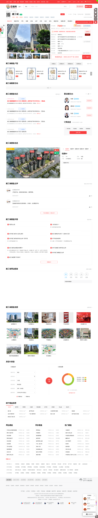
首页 (8, 1)
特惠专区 (37, 464)
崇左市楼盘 (67, 466)
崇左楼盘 (65, 472)
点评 (36, 21)
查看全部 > (89, 307)
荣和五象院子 (10, 438)
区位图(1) (48, 355)
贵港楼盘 (39, 472)
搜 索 (65, 6)
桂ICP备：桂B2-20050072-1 (51, 497)
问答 (41, 21)
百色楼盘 (70, 472)
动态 (45, 21)
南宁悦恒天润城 (75, 413)
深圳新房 (60, 485)
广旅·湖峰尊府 (32, 413)
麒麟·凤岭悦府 (63, 469)
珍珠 (72, 113)
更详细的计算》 (72, 392)
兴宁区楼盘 (49, 466)
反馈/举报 (75, 491)
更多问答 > (89, 219)
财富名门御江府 (11, 416)
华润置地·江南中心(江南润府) (71, 454)
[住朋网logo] (11, 6)
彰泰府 (67, 443)
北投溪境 (9, 443)
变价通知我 (87, 25)
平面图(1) (48, 340)
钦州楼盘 (49, 472)
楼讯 (35, 1)
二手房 (14, 1)
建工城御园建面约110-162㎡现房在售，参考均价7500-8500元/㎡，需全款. (26, 101)
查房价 (38, 1)
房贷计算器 (81, 14)
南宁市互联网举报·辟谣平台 (50, 503)
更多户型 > (89, 63)
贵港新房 (27, 485)
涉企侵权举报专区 (62, 503)
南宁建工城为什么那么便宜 (15, 233)
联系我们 (33, 491)
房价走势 (59, 464)
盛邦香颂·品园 (39, 441)
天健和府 (68, 430)
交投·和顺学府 (11, 413)
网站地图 (70, 491)
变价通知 (68, 128)
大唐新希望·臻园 (54, 411)
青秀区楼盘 (29, 466)
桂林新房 (17, 485)
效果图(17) (14, 324)
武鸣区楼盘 (55, 466)
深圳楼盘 (75, 472)
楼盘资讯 (75, 464)
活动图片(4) (84, 324)
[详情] (61, 41)
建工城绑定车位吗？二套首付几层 (60, 233)
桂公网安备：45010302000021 (64, 497)
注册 (82, 1)
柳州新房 (32, 485)
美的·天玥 (38, 446)
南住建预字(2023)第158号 (74, 50)
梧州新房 (41, 485)
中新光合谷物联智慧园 (12, 430)
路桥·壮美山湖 (10, 454)
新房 (11, 1)
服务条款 (59, 491)
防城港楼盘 (33, 472)
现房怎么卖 (11, 224)
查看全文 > (39, 103)
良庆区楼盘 (17, 466)
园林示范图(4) (31, 355)
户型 (22, 21)
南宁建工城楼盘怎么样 (57, 252)
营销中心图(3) (83, 340)
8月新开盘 (17, 464)
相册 (27, 21)
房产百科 (70, 464)
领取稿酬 (48, 491)
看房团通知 (88, 128)
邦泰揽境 (68, 452)
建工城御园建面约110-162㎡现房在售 (16, 131)
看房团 (26, 1)
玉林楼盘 (59, 472)
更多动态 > (58, 94)
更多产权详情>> (86, 53)
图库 (79, 464)
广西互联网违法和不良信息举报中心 (38, 503)
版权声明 (54, 491)
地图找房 (80, 6)
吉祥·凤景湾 (68, 441)
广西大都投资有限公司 (63, 50)
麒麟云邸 (68, 438)
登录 (78, 1)
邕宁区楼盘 (23, 466)
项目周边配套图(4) (14, 355)
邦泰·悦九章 (68, 449)
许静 (72, 99)
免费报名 (88, 31)
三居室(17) (61, 63)
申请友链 (43, 491)
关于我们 (23, 491)
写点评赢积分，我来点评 (49, 213)
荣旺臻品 (38, 430)
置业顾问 (70, 21)
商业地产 (22, 1)
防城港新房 (22, 485)
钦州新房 (37, 485)
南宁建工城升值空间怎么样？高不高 (18, 238)
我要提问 (49, 262)
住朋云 (58, 1)
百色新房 (56, 485)
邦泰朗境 (38, 432)
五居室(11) (78, 63)
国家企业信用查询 (73, 503)
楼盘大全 (48, 464)
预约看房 (89, 6)
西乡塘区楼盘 (42, 466)
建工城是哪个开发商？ (14, 257)
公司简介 (28, 491)
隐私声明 (64, 491)
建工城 (9, 411)
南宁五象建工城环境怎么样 (58, 247)
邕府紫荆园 (9, 449)
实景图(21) (31, 324)
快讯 (50, 21)
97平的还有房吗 (55, 238)
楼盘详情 (16, 21)
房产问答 (64, 464)
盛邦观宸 (68, 446)
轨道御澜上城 (39, 449)
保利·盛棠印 (56, 469)
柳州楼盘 (44, 472)
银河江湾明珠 (39, 452)
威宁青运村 (31, 411)
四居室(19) (70, 63)
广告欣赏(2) (66, 324)
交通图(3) (13, 340)
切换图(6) (31, 340)
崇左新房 (51, 485)
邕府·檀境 (38, 454)
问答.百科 (43, 1)
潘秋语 (72, 106)
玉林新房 (46, 485)
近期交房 (22, 464)
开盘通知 (75, 128)
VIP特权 (87, 34)
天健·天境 (45, 469)
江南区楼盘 (36, 466)
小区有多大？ (55, 224)
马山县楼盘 (61, 466)
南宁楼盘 (17, 472)
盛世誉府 (38, 438)
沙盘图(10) (66, 340)
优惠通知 (81, 128)
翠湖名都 (50, 469)
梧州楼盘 (54, 472)
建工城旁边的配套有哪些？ (15, 247)
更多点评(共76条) (88, 183)
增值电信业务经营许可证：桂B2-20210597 (35, 497)
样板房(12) (48, 324)
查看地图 (80, 36)
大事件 (38, 491)
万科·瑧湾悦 (9, 446)
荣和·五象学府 (10, 432)
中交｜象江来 (39, 443)
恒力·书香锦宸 (70, 469)
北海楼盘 (22, 472)
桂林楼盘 (27, 472)
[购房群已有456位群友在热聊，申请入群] (96, 22)
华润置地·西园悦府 (70, 435)
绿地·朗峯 (9, 435)
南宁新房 (7, 485)
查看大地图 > (89, 269)
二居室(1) (53, 63)
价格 (31, 21)
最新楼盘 (28, 464)
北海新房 (12, 485)
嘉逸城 (73, 411)
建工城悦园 (9, 149)
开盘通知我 (87, 41)
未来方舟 (9, 452)
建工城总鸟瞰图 (10, 151)
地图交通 (63, 21)
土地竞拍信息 (84, 464)
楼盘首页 (9, 21)
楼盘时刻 (56, 21)
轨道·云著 (52, 413)
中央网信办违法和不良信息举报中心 (26, 503)
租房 (18, 1)
